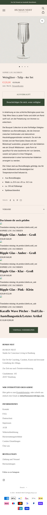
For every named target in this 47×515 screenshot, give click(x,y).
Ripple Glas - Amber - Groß (18, 234)
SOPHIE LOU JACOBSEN (12, 72)
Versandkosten (17, 86)
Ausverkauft (23, 94)
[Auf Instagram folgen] (4, 480)
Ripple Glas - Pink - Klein (16, 289)
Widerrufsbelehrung (10, 432)
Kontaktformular (22, 392)
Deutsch (22, 487)
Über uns (6, 446)
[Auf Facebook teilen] (10, 200)
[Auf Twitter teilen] (14, 200)
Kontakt (6, 409)
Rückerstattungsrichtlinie (12, 437)
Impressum (7, 423)
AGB (5, 427)
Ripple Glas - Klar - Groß (16, 271)
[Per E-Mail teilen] (21, 200)
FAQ (5, 414)
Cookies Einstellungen (11, 441)
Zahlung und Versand (11, 459)
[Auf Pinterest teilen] (17, 200)
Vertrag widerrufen (23, 330)
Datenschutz (7, 418)
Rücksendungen (9, 464)
